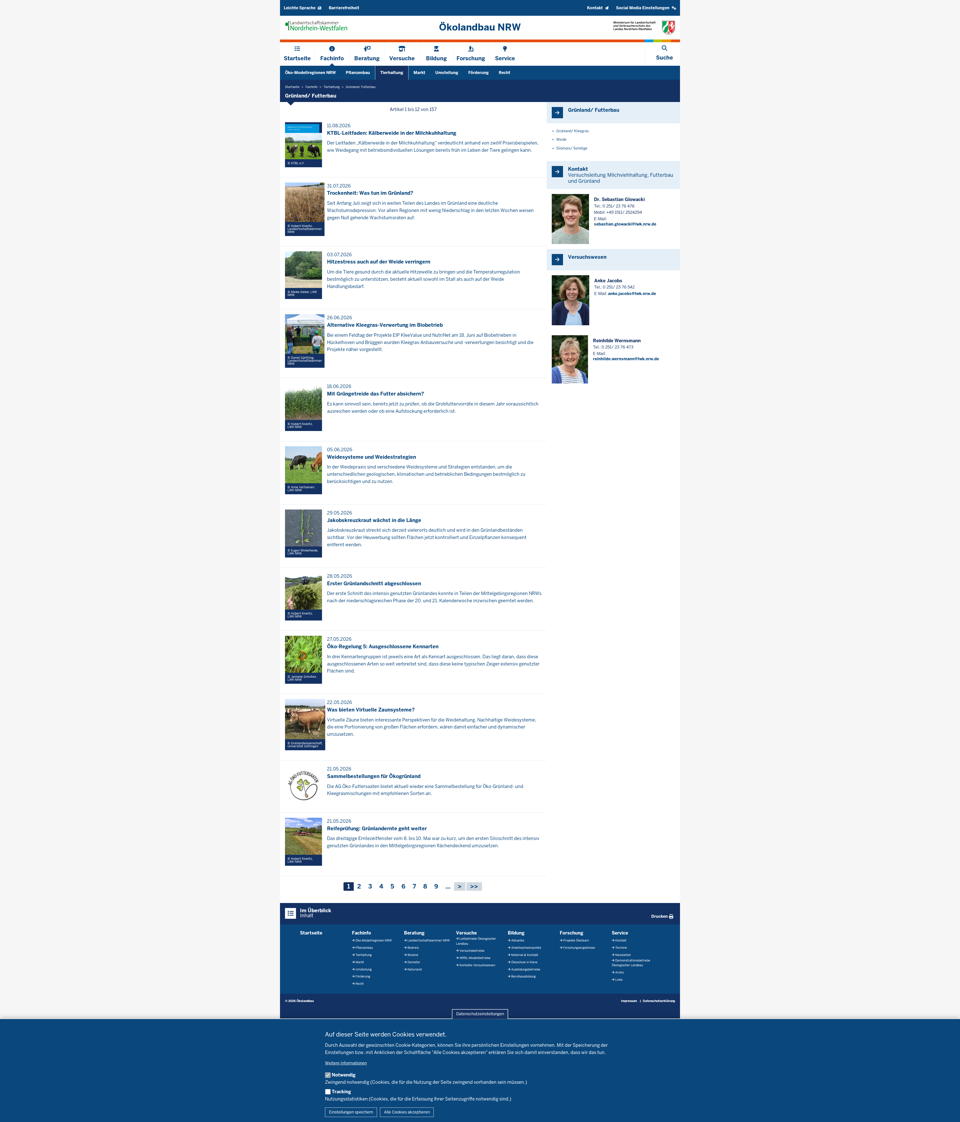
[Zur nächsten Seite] (460, 886)
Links (618, 980)
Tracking (341, 1091)
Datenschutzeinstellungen (480, 1014)
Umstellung (446, 72)
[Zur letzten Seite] (474, 886)
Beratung (414, 933)
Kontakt (620, 940)
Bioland (413, 955)
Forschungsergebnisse (579, 948)
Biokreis (413, 948)
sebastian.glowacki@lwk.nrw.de (625, 224)
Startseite (311, 933)
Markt (419, 72)
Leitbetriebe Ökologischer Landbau (476, 941)
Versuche (466, 933)
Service (620, 933)
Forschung (571, 933)
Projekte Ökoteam (576, 940)
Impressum (629, 1001)
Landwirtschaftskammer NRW (429, 940)
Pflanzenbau (358, 72)
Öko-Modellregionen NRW (310, 72)
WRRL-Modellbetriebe (475, 958)
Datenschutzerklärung (659, 1001)
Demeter (414, 962)
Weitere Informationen (346, 1063)
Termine (621, 948)
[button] (646, 8)
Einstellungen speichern (351, 1112)
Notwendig (344, 1075)
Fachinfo (361, 933)
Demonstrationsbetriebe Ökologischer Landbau (631, 962)
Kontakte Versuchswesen (477, 965)
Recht (504, 72)
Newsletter (623, 955)
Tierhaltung (391, 72)
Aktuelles (517, 940)
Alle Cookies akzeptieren (407, 1112)
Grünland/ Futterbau (593, 110)
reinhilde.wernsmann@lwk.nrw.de (626, 359)
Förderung (478, 72)
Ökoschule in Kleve (524, 962)
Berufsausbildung (523, 976)
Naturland (415, 970)
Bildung (516, 933)
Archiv (619, 972)
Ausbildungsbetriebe (525, 970)
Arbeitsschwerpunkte (526, 948)
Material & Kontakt (524, 955)
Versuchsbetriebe (472, 951)
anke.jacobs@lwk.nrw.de (632, 293)
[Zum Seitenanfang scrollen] (950, 1112)
